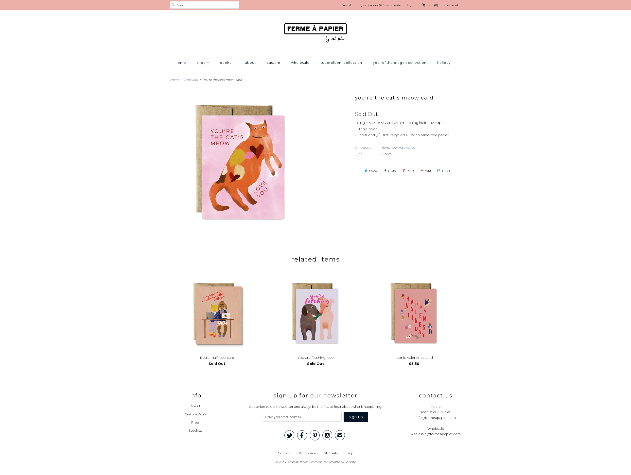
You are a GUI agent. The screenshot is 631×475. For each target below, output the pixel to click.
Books (225, 63)
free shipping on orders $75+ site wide (371, 5)
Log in (411, 5)
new (394, 147)
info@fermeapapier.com (436, 418)
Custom (273, 63)
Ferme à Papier (297, 462)
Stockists (195, 430)
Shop (201, 63)
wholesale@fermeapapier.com (436, 434)
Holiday (444, 63)
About (250, 63)
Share (392, 170)
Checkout (451, 5)
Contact (284, 453)
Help (349, 453)
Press (195, 422)
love (385, 147)
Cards (386, 154)
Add (428, 170)
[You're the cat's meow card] (240, 162)
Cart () (432, 5)
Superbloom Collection (341, 63)
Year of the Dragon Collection (399, 63)
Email (445, 170)
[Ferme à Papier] (315, 33)
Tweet (373, 170)
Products (191, 80)
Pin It (410, 170)
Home (180, 63)
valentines (407, 147)
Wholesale (300, 63)
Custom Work (195, 414)
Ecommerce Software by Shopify (332, 462)
